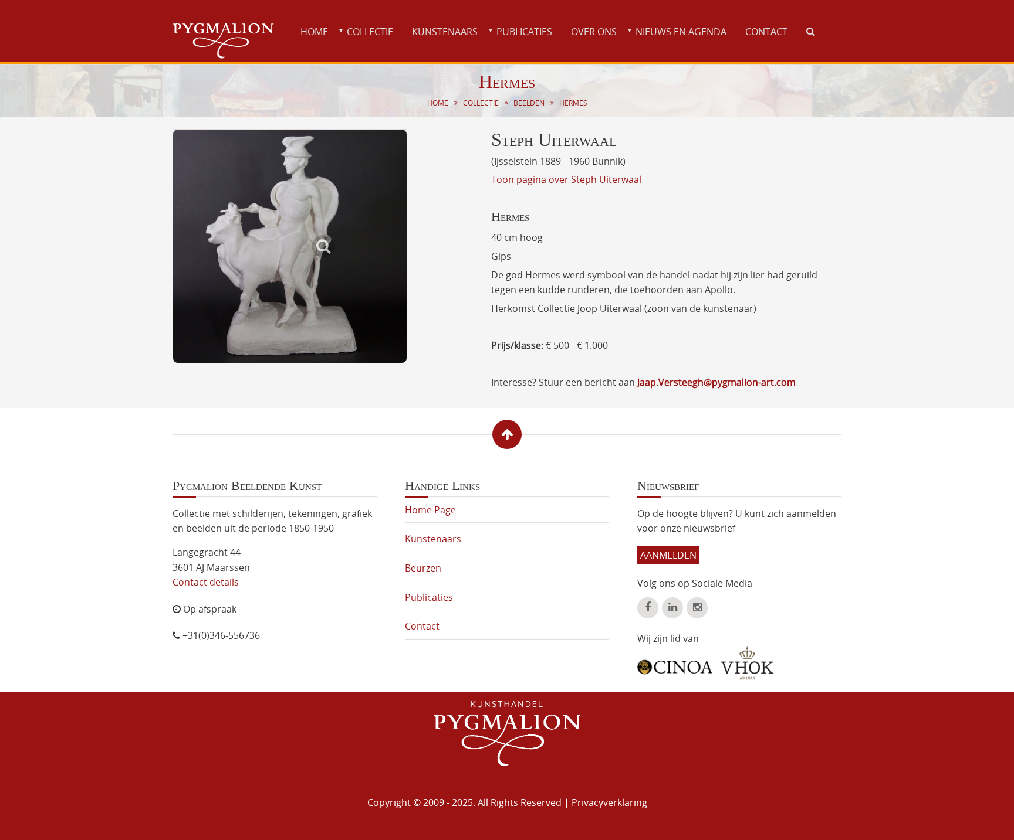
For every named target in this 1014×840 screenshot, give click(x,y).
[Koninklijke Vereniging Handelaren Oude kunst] (747, 663)
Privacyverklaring (609, 802)
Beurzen (423, 568)
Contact (766, 31)
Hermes (573, 103)
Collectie (370, 31)
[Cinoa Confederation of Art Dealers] (674, 663)
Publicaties (524, 31)
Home (314, 31)
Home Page (430, 510)
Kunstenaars (445, 31)
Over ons (594, 31)
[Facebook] (647, 607)
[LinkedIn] (672, 607)
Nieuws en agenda (681, 31)
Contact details (206, 582)
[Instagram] (697, 607)
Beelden (529, 103)
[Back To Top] (507, 434)
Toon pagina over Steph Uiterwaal (566, 179)
